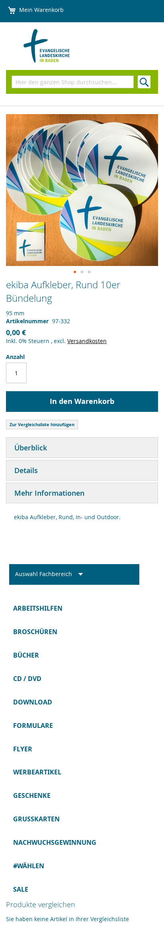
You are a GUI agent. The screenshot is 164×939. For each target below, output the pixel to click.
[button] (74, 272)
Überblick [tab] (30, 447)
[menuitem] (82, 608)
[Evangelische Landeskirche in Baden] (60, 46)
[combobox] (73, 82)
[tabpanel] (82, 519)
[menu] (82, 749)
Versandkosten (87, 341)
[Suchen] (144, 82)
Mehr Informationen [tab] (49, 493)
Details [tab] (26, 470)
